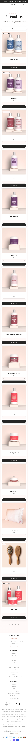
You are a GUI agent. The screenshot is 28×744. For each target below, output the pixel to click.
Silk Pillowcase (14, 530)
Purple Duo (14, 98)
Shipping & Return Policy (14, 667)
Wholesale (14, 660)
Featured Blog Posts (14, 698)
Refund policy (14, 674)
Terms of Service (14, 672)
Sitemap (16, 733)
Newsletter (14, 653)
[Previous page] (9, 624)
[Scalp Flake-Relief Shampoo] (14, 280)
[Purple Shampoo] (14, 162)
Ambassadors (14, 669)
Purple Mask (14, 255)
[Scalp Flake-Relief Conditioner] (14, 319)
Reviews (14, 686)
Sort (13, 28)
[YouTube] (17, 646)
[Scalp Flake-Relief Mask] (14, 358)
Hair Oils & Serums (14, 695)
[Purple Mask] (14, 240)
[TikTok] (20, 646)
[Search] (24, 4)
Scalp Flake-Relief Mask (14, 373)
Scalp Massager (14, 491)
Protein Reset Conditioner (14, 412)
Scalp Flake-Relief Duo (14, 137)
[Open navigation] (1, 4)
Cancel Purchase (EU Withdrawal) (14, 676)
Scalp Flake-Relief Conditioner (14, 334)
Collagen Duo (14, 59)
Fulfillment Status (14, 655)
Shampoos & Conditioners (14, 693)
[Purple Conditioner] (14, 201)
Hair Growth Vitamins (14, 691)
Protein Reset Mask (14, 452)
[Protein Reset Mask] (14, 437)
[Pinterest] (14, 646)
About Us (14, 684)
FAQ (14, 688)
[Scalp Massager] (14, 476)
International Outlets (14, 658)
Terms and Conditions (14, 665)
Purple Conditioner (14, 216)
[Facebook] (7, 646)
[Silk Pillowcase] (14, 515)
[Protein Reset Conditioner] (14, 397)
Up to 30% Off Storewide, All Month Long (14, 1)
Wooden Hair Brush (14, 570)
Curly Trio (14, 609)
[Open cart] (26, 4)
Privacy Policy (14, 662)
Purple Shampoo (14, 177)
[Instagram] (10, 646)
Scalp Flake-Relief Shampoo (14, 295)
